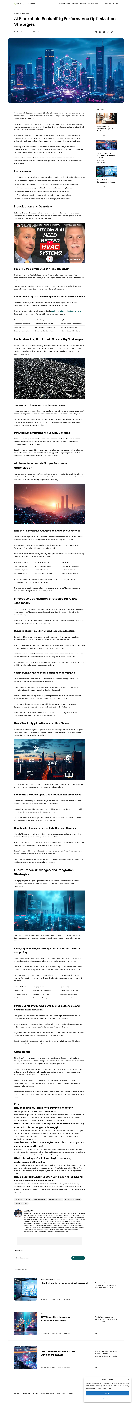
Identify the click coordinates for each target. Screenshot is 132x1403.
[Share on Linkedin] (104, 32)
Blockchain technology (55, 1199)
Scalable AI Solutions (21, 1203)
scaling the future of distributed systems (66, 311)
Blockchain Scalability (39, 1199)
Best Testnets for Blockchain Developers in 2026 (106, 155)
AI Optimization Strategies (23, 1199)
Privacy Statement (107, 1399)
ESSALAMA (19, 32)
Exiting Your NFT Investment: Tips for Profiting (105, 129)
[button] (128, 1380)
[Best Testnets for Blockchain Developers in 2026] (106, 145)
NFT (42, 1314)
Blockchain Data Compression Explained (106, 181)
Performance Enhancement (72, 1199)
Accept (107, 1393)
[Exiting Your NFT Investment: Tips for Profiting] (106, 118)
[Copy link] (112, 32)
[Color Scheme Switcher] (114, 3)
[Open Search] (117, 3)
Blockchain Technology (21, 14)
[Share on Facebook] (96, 32)
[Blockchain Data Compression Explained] (106, 171)
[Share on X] (100, 32)
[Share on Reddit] (108, 32)
